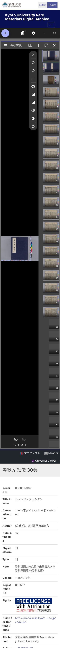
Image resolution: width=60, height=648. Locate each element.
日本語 (42, 4)
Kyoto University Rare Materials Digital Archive (27, 16)
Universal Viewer (45, 460)
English (52, 4)
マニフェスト (31, 453)
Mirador (53, 453)
